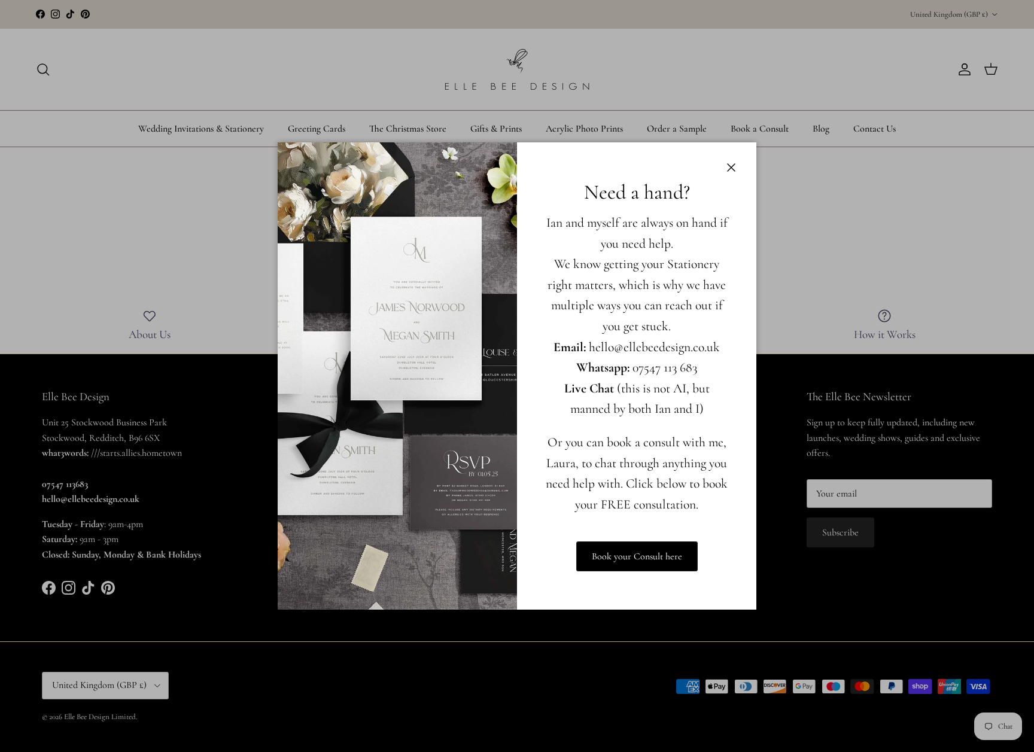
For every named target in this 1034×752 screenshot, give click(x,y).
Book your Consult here (637, 556)
